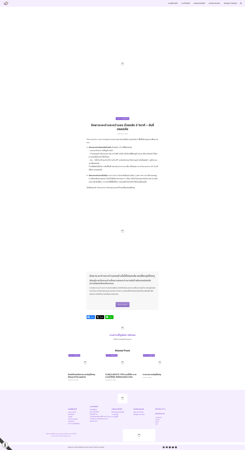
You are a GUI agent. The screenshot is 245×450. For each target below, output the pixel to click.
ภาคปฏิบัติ (115, 416)
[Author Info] (122, 331)
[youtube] (173, 447)
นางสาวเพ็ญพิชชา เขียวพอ (122, 335)
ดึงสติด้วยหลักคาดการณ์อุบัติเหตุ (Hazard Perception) (81, 376)
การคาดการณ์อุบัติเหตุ (152, 374)
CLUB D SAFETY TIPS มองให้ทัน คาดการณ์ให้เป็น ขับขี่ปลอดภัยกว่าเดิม (120, 376)
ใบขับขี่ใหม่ (93, 409)
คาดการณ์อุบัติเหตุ (122, 118)
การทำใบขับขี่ (185, 3)
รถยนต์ (70, 416)
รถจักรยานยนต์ (72, 419)
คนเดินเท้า (71, 414)
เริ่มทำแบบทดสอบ (122, 304)
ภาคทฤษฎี (115, 414)
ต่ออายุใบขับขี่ (94, 412)
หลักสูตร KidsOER (139, 414)
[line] (167, 447)
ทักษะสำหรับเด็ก (138, 412)
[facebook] (164, 447)
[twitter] (170, 447)
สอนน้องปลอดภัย (214, 3)
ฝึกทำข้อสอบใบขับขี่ (118, 412)
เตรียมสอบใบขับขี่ (199, 3)
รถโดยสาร (71, 421)
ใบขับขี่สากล (94, 414)
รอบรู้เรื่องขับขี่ (173, 3)
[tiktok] (176, 447)
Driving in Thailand (230, 3)
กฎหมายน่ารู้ (72, 412)
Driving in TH (160, 409)
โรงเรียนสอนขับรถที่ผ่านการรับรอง (100, 416)
